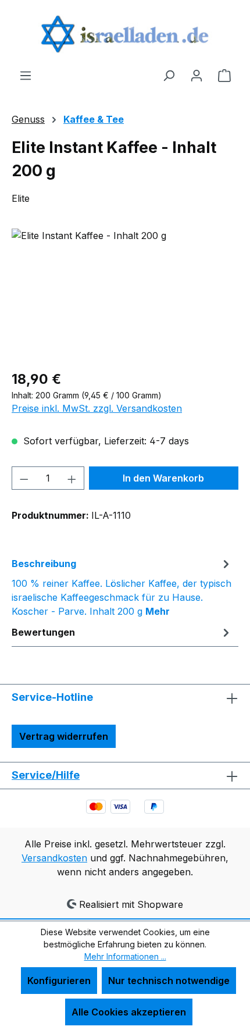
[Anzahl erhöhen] (72, 478)
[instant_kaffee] (125, 294)
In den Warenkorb (163, 478)
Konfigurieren (59, 980)
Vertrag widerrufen (63, 736)
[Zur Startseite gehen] (125, 34)
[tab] (122, 587)
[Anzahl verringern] (24, 478)
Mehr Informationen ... (125, 956)
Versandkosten (54, 858)
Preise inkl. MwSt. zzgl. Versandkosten (97, 408)
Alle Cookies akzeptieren (129, 1012)
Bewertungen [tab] (43, 632)
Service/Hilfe (46, 775)
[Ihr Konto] (196, 75)
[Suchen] (169, 75)
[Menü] (26, 75)
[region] (125, 294)
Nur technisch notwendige (169, 980)
